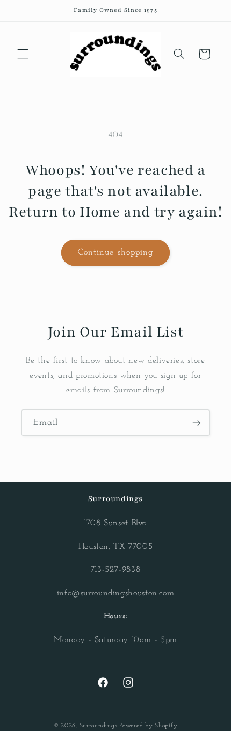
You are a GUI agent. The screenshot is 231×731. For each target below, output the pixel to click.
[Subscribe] (196, 422)
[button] (22, 54)
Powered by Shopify (148, 725)
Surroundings (99, 725)
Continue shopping (115, 252)
